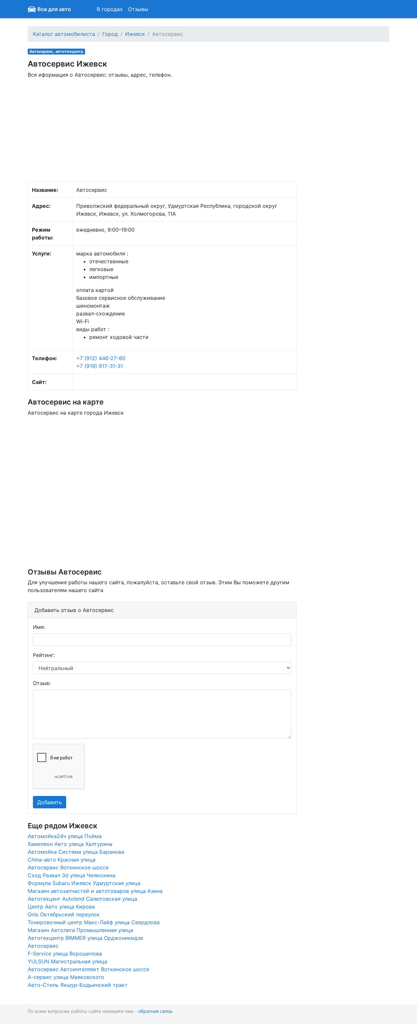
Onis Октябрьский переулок (64, 914)
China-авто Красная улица (61, 859)
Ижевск (135, 34)
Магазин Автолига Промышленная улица (80, 930)
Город (110, 34)
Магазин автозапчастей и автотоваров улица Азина (95, 891)
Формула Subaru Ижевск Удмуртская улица (84, 883)
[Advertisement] (162, 129)
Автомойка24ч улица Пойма (65, 836)
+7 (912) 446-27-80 (100, 358)
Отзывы (138, 9)
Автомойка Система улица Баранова (76, 851)
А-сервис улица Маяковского (66, 977)
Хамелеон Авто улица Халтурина (70, 844)
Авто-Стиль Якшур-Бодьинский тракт (78, 985)
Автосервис (43, 945)
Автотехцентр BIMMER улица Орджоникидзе (85, 938)
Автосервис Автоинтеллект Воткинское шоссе (88, 969)
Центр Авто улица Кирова (61, 906)
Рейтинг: (44, 655)
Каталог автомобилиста (64, 34)
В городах (110, 9)
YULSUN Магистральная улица (67, 961)
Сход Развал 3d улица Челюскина (71, 875)
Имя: (39, 627)
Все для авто (54, 9)
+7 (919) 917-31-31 (99, 366)
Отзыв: (41, 683)
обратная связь (155, 1011)
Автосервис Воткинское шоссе (68, 867)
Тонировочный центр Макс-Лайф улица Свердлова (94, 922)
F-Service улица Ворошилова (65, 953)
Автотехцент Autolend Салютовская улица (82, 898)
